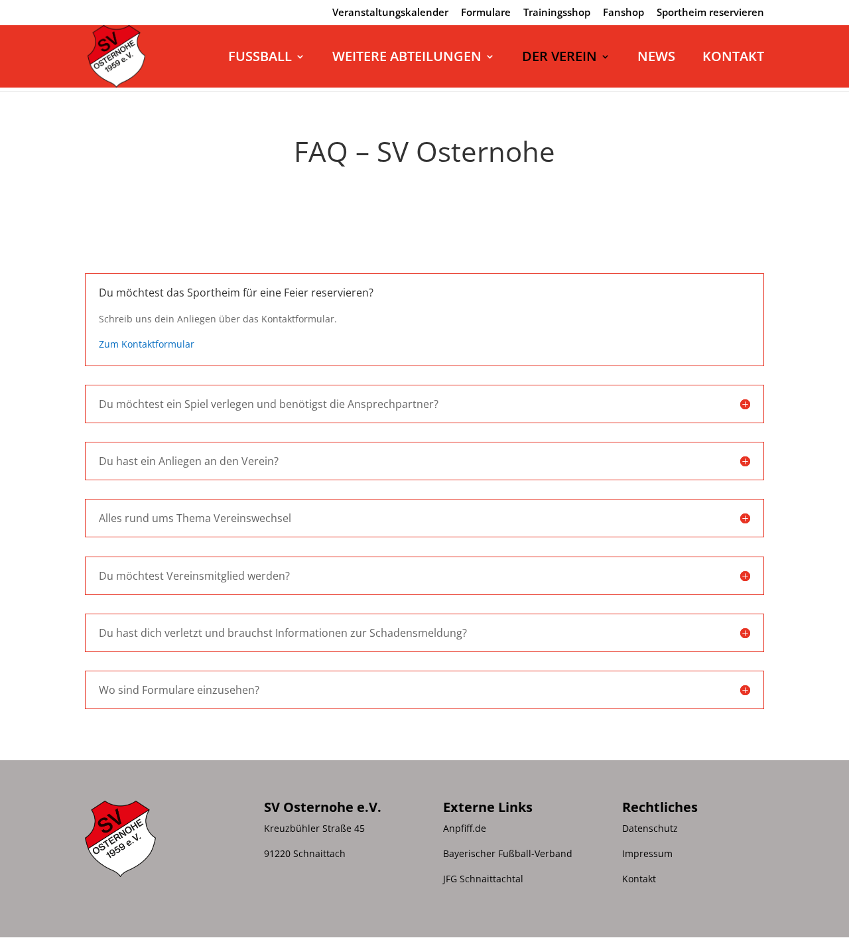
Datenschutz (650, 828)
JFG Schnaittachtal (483, 878)
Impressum (647, 853)
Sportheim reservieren (710, 13)
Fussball (260, 58)
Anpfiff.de (464, 828)
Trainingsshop (556, 13)
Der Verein (559, 58)
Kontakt (733, 58)
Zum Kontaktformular (146, 344)
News (656, 58)
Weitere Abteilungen (407, 58)
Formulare (486, 13)
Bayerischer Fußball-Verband (507, 853)
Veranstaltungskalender (390, 13)
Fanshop (623, 13)
